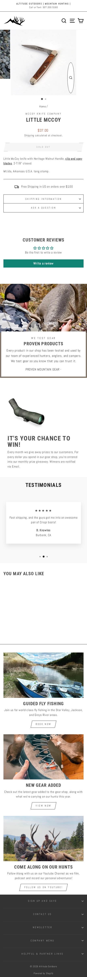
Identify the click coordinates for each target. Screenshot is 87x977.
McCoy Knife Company (43, 113)
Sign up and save (42, 900)
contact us (42, 914)
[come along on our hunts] (43, 838)
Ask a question (43, 207)
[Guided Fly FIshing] (43, 675)
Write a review (43, 263)
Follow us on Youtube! (43, 887)
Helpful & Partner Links (42, 953)
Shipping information (43, 198)
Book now (43, 724)
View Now (43, 805)
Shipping (29, 135)
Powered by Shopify (43, 973)
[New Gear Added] (43, 757)
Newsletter (42, 927)
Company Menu (42, 940)
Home (42, 106)
